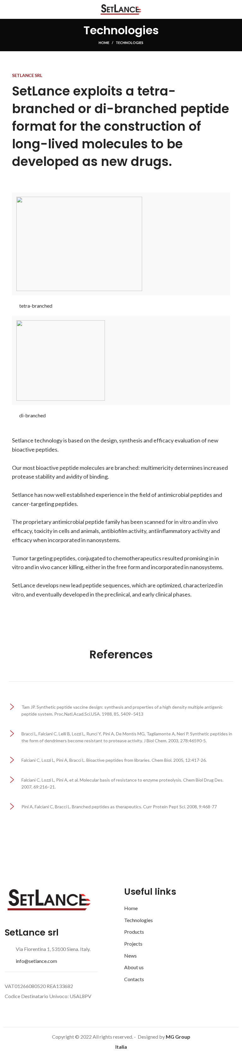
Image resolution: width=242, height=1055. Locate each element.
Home (104, 43)
